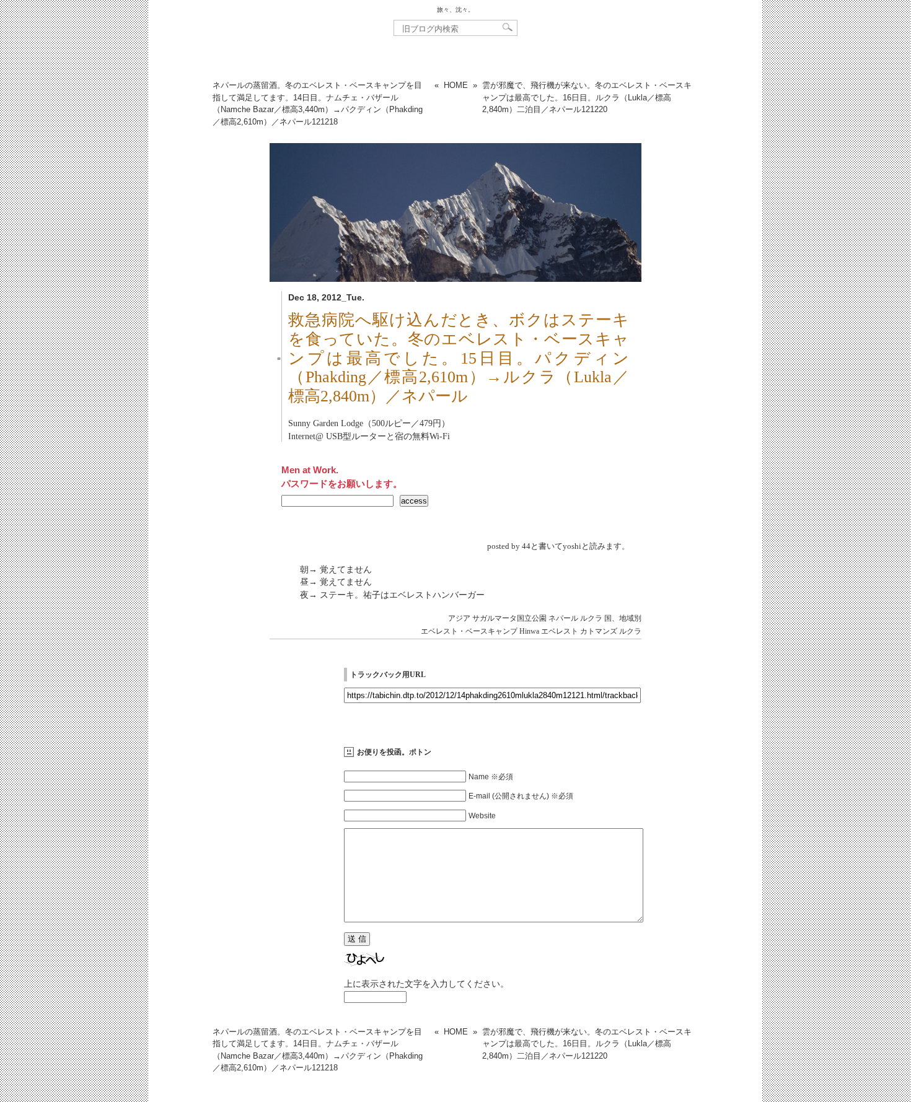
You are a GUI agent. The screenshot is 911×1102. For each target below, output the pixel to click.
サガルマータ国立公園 (509, 618)
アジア (459, 618)
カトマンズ (598, 631)
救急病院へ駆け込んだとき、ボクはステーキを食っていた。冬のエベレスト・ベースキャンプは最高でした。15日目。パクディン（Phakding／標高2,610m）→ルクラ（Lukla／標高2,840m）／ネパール (458, 358)
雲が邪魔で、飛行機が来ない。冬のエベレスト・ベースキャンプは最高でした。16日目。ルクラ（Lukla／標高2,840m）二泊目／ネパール (587, 97)
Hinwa (529, 631)
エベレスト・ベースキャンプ (469, 631)
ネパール (563, 618)
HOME (456, 85)
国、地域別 (622, 618)
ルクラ (591, 618)
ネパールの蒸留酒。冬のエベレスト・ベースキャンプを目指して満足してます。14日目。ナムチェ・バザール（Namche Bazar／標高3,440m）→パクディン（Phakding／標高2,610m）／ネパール (318, 103)
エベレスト (559, 631)
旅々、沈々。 (455, 9)
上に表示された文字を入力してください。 (426, 984)
